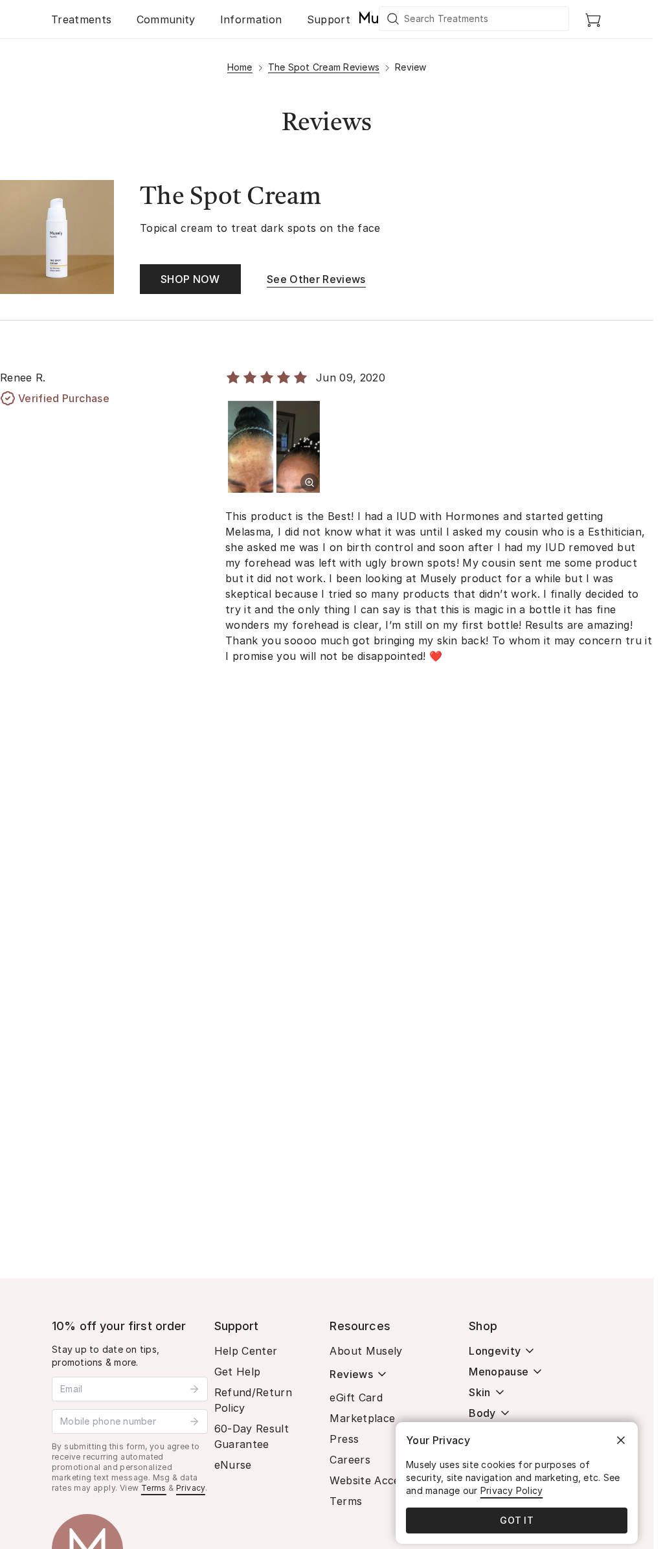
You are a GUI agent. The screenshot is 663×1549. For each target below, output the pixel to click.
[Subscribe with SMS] (194, 1421)
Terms (153, 1488)
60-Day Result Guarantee (251, 1436)
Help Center (246, 1350)
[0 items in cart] (593, 19)
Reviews (351, 1374)
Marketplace (362, 1418)
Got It (517, 1520)
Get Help (237, 1371)
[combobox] (474, 18)
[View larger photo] (309, 482)
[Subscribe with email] (194, 1389)
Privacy (190, 1488)
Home (240, 67)
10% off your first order (119, 1326)
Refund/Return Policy (253, 1400)
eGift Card (356, 1397)
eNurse (233, 1464)
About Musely (366, 1350)
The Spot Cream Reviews (324, 67)
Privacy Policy (511, 1490)
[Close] (620, 1440)
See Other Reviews (316, 279)
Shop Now (190, 279)
